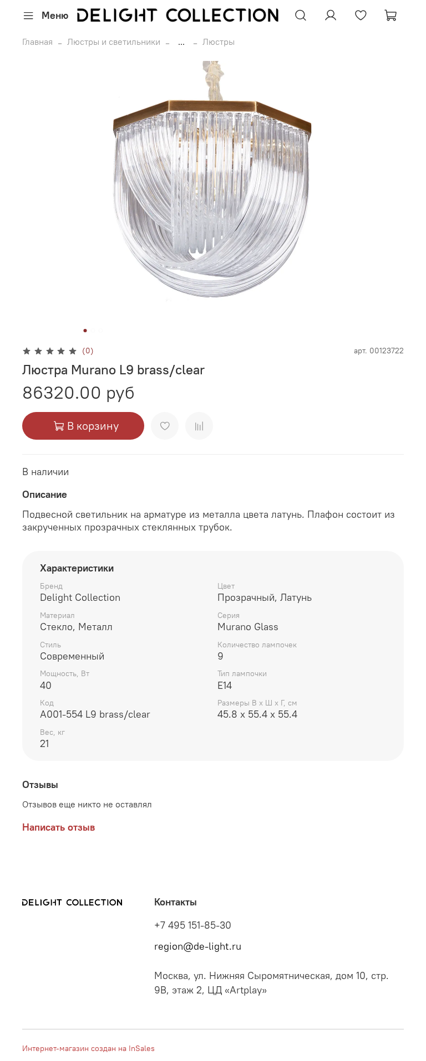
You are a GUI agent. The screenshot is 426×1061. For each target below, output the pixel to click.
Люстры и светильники (113, 41)
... (181, 42)
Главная (37, 41)
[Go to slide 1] (85, 330)
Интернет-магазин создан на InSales (88, 1048)
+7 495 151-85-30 (192, 925)
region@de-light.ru (197, 946)
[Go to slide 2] (93, 330)
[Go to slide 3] (101, 330)
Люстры (218, 41)
